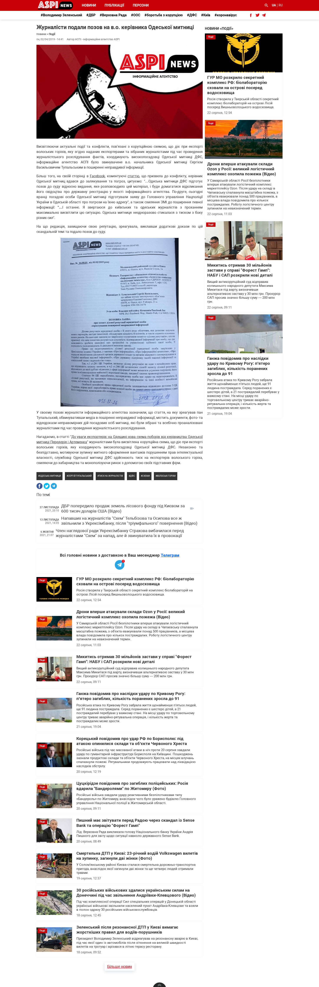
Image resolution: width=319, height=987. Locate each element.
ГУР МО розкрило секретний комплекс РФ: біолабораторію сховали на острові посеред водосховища (135, 581)
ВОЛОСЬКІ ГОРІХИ (166, 476)
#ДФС (192, 15)
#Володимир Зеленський (61, 15)
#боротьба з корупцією (164, 15)
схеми (146, 476)
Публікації (114, 5)
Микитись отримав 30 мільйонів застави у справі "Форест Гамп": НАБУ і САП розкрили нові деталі (134, 659)
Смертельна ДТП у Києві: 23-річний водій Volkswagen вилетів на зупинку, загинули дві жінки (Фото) (137, 856)
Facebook (97, 176)
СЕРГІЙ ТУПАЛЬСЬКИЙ (80, 476)
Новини (89, 5)
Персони (138, 5)
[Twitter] (47, 486)
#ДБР (90, 15)
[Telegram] (54, 486)
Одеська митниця (50, 476)
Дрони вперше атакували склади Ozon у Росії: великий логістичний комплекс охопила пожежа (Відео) (130, 614)
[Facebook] (39, 486)
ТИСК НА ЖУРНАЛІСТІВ (111, 476)
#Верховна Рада (113, 15)
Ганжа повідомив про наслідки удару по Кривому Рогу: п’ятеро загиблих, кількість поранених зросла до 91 (130, 696)
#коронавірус (226, 15)
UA (274, 5)
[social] (251, 15)
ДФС (132, 476)
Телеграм (170, 555)
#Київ (205, 15)
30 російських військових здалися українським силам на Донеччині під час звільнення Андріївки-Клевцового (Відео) (136, 893)
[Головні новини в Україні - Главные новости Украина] (55, 5)
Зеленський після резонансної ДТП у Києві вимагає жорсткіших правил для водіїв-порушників (127, 930)
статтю (133, 176)
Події (52, 34)
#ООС (135, 15)
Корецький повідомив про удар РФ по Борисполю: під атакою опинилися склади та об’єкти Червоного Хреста (131, 741)
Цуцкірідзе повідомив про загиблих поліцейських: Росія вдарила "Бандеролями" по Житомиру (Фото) (132, 786)
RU (281, 5)
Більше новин (119, 966)
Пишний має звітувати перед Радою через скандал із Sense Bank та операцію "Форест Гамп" (135, 823)
